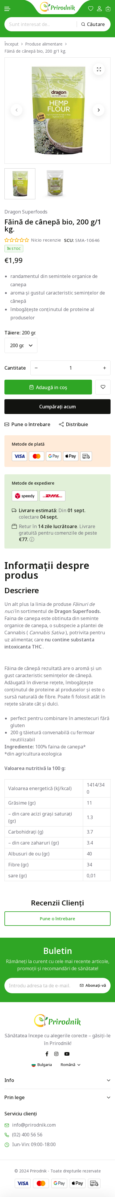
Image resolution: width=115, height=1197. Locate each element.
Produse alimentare (44, 43)
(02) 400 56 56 (27, 1134)
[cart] (108, 8)
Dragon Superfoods (25, 211)
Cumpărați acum (57, 406)
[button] (7, 9)
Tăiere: (20, 332)
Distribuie (77, 424)
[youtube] (67, 1053)
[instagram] (56, 1053)
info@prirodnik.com (34, 1125)
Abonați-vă (96, 985)
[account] (99, 8)
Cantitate (15, 368)
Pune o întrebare (31, 424)
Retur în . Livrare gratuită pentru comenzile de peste (58, 533)
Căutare (96, 24)
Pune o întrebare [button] (57, 918)
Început (11, 43)
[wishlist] (90, 8)
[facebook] (46, 1053)
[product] (99, 69)
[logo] (57, 7)
